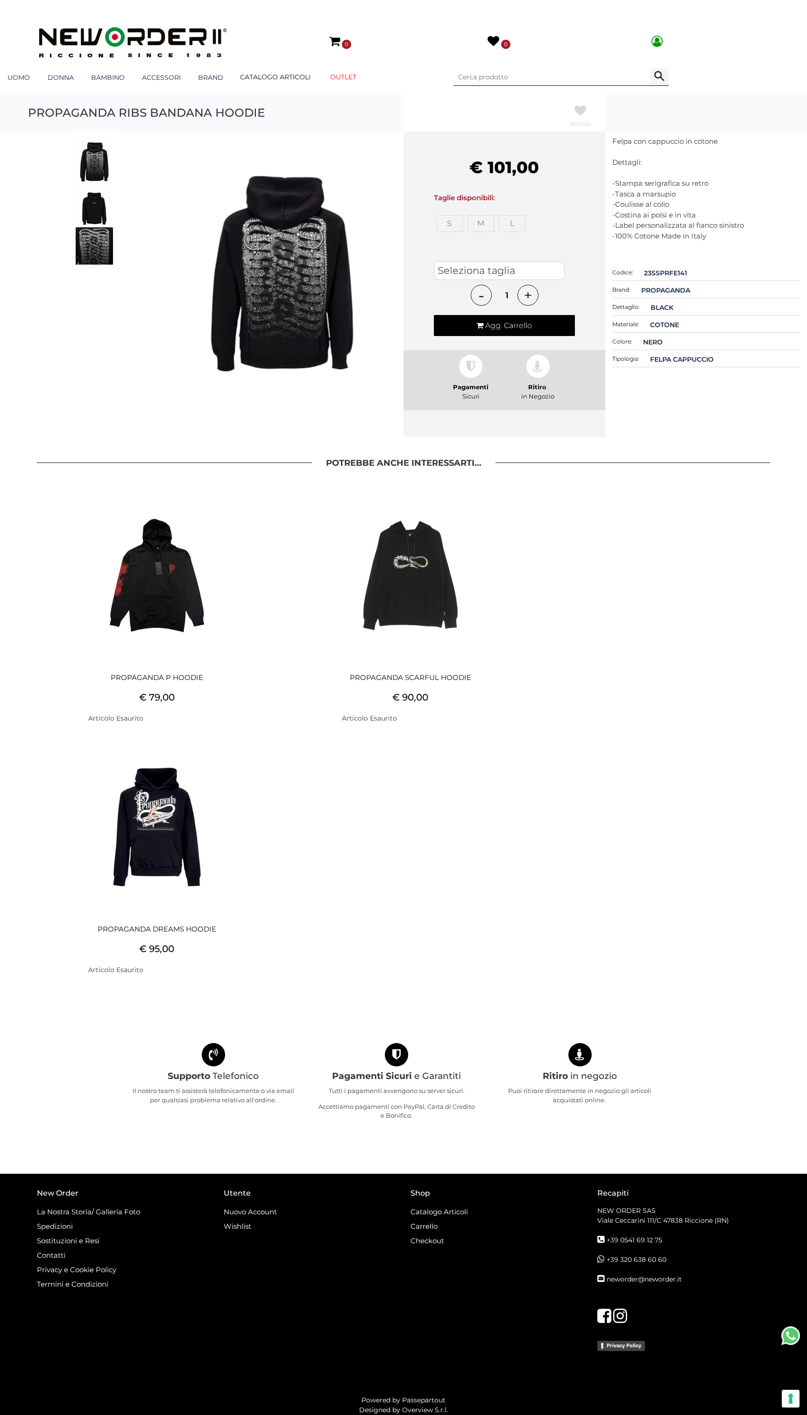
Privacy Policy (624, 1345)
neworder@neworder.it (644, 1279)
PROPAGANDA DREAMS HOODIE (157, 929)
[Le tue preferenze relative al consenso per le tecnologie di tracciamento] (791, 1399)
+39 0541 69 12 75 (634, 1240)
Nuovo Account (250, 1211)
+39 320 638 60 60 (636, 1259)
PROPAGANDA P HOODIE (157, 677)
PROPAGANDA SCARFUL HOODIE (410, 677)
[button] (659, 77)
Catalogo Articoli (275, 77)
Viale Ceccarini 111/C (663, 1220)
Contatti (51, 1255)
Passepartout (424, 1400)
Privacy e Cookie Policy (76, 1269)
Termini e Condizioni (72, 1284)
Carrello (424, 1226)
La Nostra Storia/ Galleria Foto (88, 1211)
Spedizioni (55, 1226)
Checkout (427, 1240)
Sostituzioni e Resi (69, 1240)
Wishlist (237, 1226)
